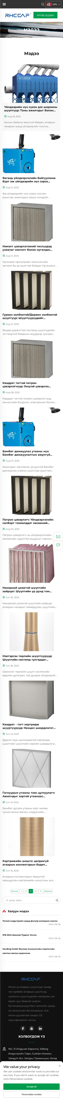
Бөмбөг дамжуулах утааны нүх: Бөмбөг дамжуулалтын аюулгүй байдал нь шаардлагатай (26, 453)
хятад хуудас (45, 15)
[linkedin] (40, 1028)
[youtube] (31, 1028)
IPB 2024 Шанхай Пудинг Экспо (20, 935)
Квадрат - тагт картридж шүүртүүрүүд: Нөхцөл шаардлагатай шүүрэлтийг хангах (30, 726)
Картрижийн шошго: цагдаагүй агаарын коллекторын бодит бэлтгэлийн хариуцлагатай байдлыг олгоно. (29, 863)
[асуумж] (58, 545)
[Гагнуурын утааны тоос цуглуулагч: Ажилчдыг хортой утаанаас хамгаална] (31, 768)
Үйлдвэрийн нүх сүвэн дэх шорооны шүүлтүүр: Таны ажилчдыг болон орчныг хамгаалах (30, 109)
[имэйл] (58, 537)
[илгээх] (57, 900)
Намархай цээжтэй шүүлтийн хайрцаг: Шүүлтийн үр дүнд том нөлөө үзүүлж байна (26, 589)
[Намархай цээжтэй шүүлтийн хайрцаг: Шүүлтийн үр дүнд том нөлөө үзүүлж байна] (31, 563)
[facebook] (23, 1028)
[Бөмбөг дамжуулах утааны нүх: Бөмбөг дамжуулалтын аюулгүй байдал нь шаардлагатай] (31, 427)
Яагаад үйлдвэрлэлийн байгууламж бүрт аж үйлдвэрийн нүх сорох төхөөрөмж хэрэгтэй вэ (29, 180)
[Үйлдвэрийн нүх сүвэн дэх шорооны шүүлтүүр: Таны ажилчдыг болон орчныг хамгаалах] (31, 83)
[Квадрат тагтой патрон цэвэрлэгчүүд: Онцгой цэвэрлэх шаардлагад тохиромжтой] (31, 358)
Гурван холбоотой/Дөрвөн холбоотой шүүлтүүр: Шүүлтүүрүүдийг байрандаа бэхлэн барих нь (30, 316)
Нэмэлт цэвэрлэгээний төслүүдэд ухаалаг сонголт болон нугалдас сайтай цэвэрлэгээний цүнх (27, 248)
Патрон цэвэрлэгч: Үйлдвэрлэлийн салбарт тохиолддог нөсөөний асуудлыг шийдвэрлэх (28, 521)
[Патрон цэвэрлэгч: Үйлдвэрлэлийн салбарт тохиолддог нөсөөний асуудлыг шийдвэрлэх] (31, 495)
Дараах (48, 891)
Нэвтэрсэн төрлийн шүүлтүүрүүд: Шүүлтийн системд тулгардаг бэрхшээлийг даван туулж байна (27, 658)
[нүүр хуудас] (18, 15)
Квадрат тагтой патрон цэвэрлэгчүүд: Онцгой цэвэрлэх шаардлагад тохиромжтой (26, 384)
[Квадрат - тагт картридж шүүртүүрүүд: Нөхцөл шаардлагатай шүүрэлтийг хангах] (31, 700)
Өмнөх (14, 891)
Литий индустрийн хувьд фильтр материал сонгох (30, 921)
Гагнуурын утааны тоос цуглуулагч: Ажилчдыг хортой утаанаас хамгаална (29, 794)
